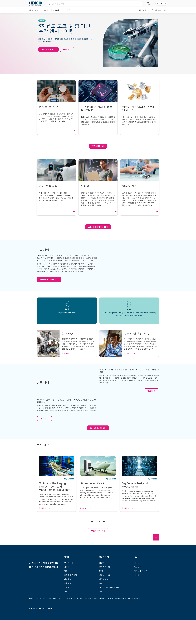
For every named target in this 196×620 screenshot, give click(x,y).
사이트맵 (80, 598)
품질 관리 (67, 587)
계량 (100, 591)
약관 (65, 591)
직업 (65, 571)
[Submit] (48, 3)
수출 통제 (67, 583)
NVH (101, 571)
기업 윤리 (67, 579)
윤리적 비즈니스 (91, 598)
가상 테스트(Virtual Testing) (109, 587)
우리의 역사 (68, 563)
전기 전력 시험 (104, 567)
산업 (136, 557)
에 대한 (67, 557)
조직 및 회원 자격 (70, 575)
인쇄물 (49, 598)
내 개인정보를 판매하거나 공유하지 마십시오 (123, 598)
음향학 (101, 563)
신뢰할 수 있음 (104, 575)
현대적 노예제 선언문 (37, 598)
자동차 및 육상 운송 (141, 571)
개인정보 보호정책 (68, 598)
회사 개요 (102, 598)
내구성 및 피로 (104, 579)
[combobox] (94, 3)
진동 (100, 583)
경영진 (66, 567)
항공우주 (137, 567)
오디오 (136, 563)
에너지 (136, 575)
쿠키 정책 (56, 598)
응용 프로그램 (104, 557)
